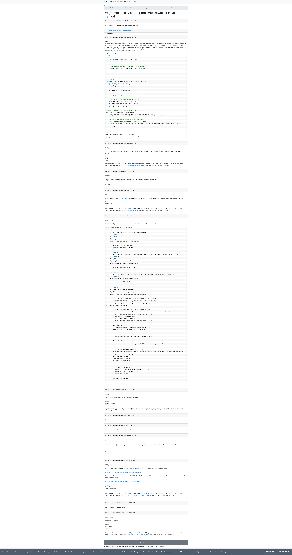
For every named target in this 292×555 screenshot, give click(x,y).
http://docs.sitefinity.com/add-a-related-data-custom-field (122, 481)
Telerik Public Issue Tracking (131, 165)
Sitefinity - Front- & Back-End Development (122, 8)
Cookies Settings (284, 551)
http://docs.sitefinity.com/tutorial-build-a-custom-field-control (123, 472)
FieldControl (139, 468)
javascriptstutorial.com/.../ (127, 430)
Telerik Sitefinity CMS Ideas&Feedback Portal (136, 495)
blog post (124, 198)
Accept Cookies (269, 551)
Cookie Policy (167, 552)
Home (106, 8)
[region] (146, 552)
